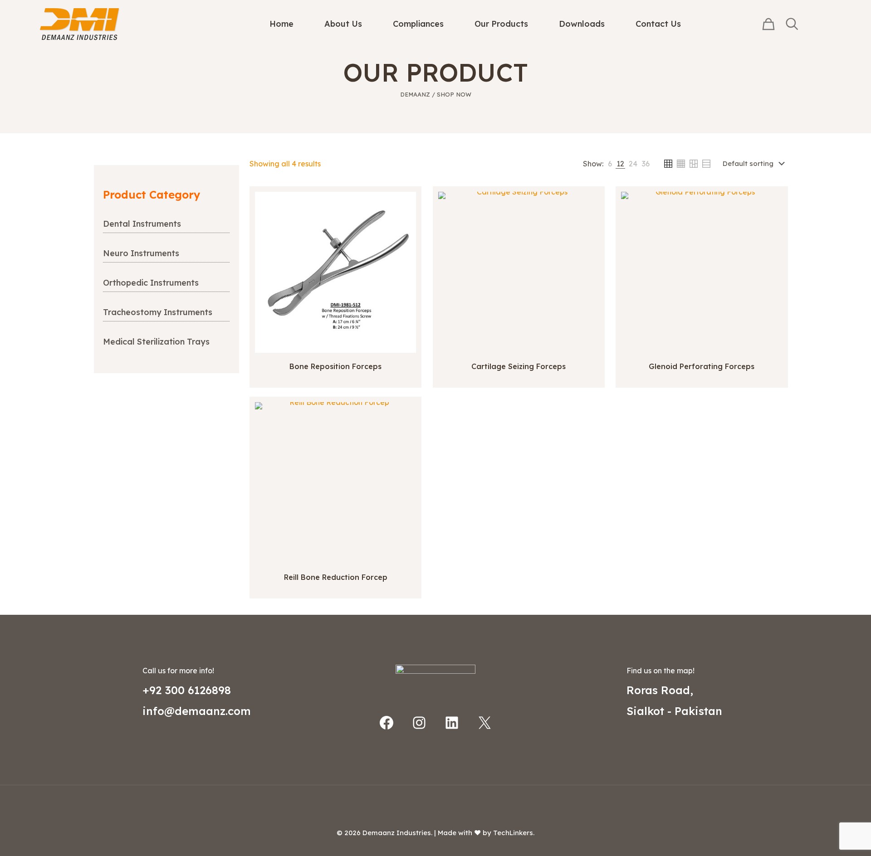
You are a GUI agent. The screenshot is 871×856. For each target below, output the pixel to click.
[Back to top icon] (435, 803)
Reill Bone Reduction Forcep (335, 577)
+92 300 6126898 (186, 690)
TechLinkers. (513, 832)
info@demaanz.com (196, 711)
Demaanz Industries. (397, 832)
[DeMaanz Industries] (80, 24)
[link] (610, 164)
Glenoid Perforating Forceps (701, 366)
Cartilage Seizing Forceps (518, 366)
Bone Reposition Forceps (335, 366)
